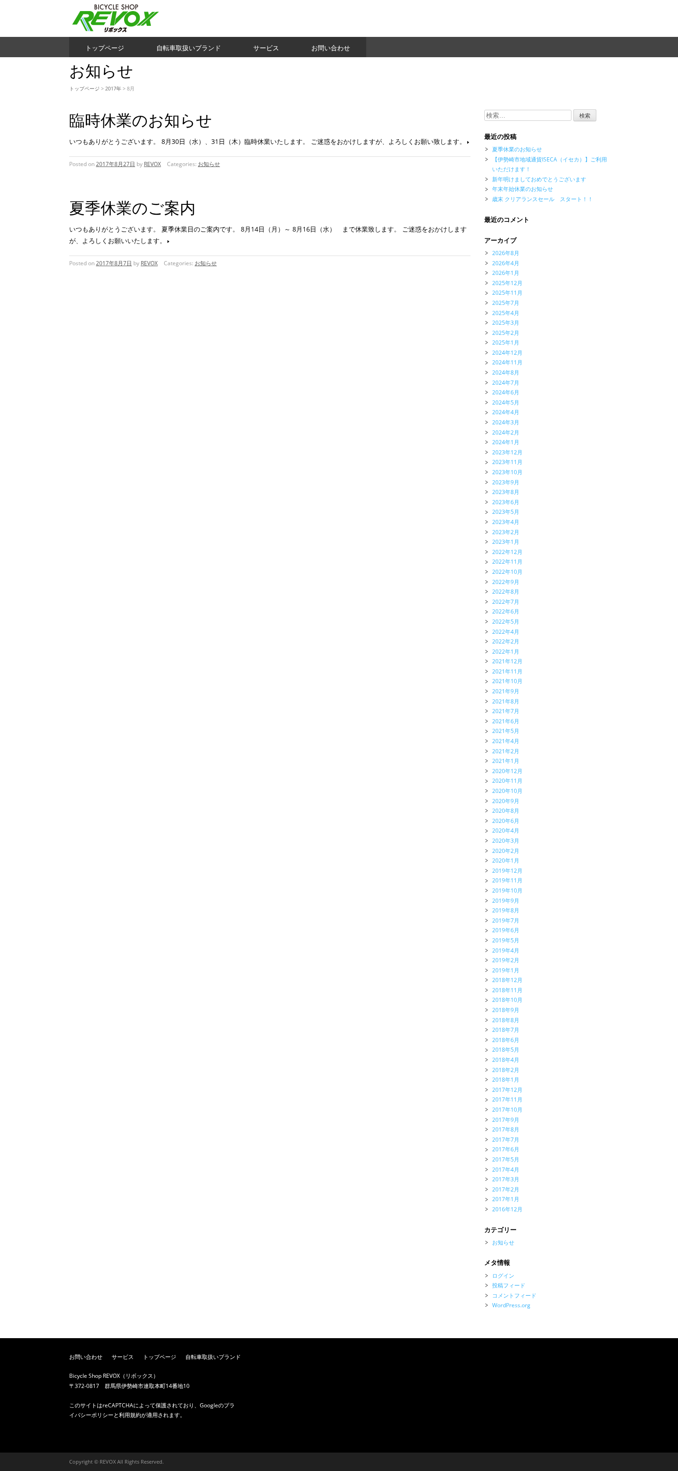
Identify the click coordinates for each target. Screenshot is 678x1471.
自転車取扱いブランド (188, 47)
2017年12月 (507, 1090)
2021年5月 (505, 731)
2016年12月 (507, 1209)
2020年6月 (505, 821)
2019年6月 (505, 930)
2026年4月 (505, 263)
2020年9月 (505, 801)
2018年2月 (505, 1070)
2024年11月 (507, 362)
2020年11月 (507, 781)
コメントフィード (514, 1295)
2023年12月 (507, 452)
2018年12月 (507, 980)
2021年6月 (505, 721)
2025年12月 (507, 283)
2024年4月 (505, 412)
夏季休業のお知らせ (517, 149)
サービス (266, 47)
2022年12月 (507, 552)
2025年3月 (505, 323)
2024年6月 (505, 392)
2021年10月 (507, 681)
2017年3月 (505, 1179)
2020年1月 (505, 860)
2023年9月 (505, 482)
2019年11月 (507, 880)
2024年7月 (505, 383)
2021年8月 (505, 701)
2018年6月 (505, 1040)
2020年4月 (505, 830)
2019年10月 (507, 890)
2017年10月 (507, 1110)
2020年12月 (507, 771)
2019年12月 (507, 871)
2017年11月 (507, 1099)
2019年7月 (505, 920)
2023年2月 (505, 532)
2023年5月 (505, 512)
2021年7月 (505, 711)
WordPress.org (511, 1305)
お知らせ (209, 164)
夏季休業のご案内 (132, 207)
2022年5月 (505, 621)
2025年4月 (505, 313)
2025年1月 (505, 342)
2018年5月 (505, 1050)
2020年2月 (505, 851)
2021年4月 (505, 741)
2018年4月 (505, 1060)
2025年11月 (507, 293)
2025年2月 (505, 333)
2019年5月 (505, 940)
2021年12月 (507, 661)
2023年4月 (505, 522)
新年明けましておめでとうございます (539, 179)
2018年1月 (505, 1080)
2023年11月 (507, 462)
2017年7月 (505, 1139)
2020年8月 (505, 811)
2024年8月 (505, 372)
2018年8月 (505, 1020)
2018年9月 (505, 1010)
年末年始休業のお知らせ (522, 189)
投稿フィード (508, 1285)
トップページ (104, 47)
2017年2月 (505, 1189)
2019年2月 (505, 960)
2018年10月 (507, 1000)
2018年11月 (507, 990)
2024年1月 (505, 442)
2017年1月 (505, 1199)
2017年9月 (505, 1120)
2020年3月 (505, 841)
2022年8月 (505, 592)
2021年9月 (505, 691)
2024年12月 (507, 353)
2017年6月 (505, 1149)
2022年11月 (507, 562)
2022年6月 (505, 611)
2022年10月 (507, 572)
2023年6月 (505, 502)
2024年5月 (505, 402)
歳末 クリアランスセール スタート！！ (542, 199)
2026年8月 (505, 253)
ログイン (503, 1276)
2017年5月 (505, 1159)
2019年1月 (505, 970)
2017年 (113, 88)
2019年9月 (505, 901)
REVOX (152, 164)
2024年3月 (505, 422)
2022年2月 (505, 641)
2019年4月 (505, 950)
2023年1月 (505, 542)
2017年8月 (505, 1129)
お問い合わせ (330, 47)
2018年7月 (505, 1030)
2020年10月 (507, 791)
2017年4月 (505, 1169)
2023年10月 (507, 472)
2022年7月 (505, 602)
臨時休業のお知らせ (140, 120)
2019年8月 (505, 910)
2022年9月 (505, 582)
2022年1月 (505, 651)
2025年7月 (505, 303)
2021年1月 (505, 761)
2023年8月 (505, 492)
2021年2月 (505, 751)
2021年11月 (507, 671)
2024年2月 (505, 432)
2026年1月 (505, 273)
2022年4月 (505, 632)
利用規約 (130, 1415)
